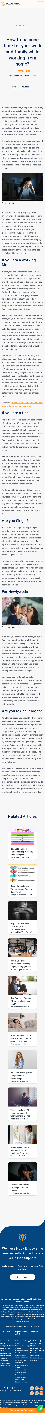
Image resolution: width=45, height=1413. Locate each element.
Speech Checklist (5, 1356)
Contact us (17, 1391)
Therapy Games (35, 1355)
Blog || (11, 1388)
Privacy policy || (6, 1391)
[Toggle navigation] (40, 3)
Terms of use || (19, 1388)
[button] (22, 843)
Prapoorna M (24, 71)
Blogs (2, 1350)
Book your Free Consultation (22, 1410)
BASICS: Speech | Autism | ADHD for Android (35, 1343)
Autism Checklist (5, 1353)
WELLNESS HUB (13, 4)
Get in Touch (22, 1277)
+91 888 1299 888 (39, 1405)
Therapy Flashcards (36, 1353)
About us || (4, 1388)
